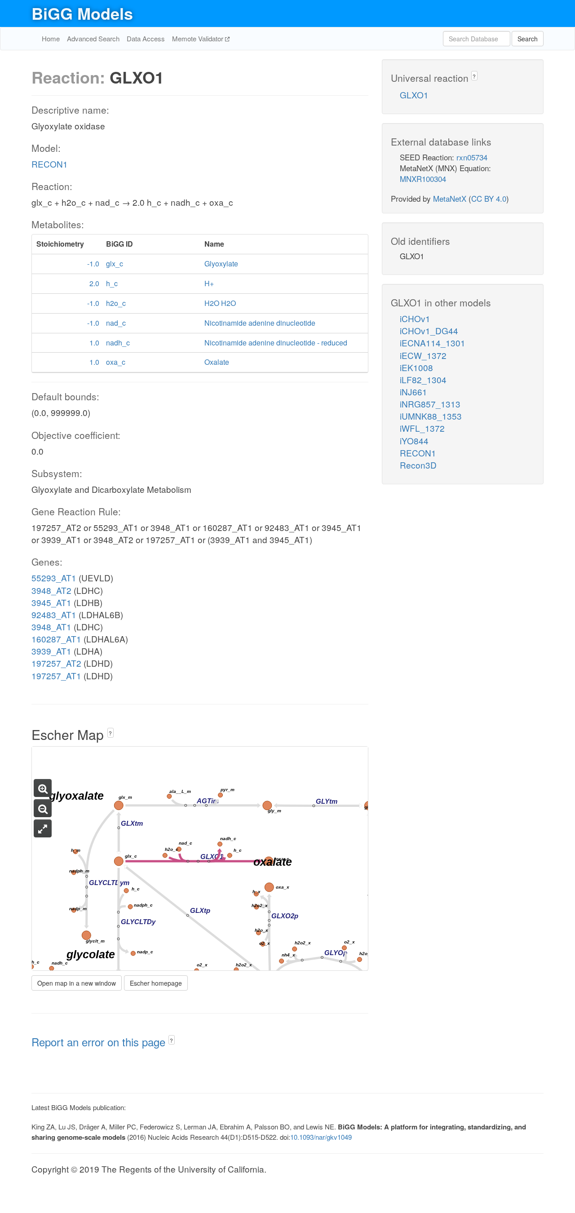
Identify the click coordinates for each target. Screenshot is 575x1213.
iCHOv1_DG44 (429, 330)
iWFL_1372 (422, 428)
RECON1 (49, 164)
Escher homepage (156, 982)
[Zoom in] (43, 788)
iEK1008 (416, 367)
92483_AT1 (53, 614)
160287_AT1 (56, 639)
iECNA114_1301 (432, 342)
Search (528, 38)
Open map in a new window (76, 982)
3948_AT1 (51, 626)
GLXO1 (414, 95)
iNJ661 (413, 391)
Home (51, 38)
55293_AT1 (53, 577)
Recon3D (418, 465)
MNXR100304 (423, 178)
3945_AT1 (51, 602)
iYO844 (414, 440)
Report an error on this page (99, 1041)
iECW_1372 (423, 355)
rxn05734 (471, 157)
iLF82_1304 (423, 379)
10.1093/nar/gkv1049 (321, 1137)
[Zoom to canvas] (43, 828)
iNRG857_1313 (430, 404)
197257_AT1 (56, 675)
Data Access (146, 38)
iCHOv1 (415, 318)
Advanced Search (93, 38)
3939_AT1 (51, 651)
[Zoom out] (43, 808)
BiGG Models (82, 13)
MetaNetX (449, 198)
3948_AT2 (51, 590)
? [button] (110, 733)
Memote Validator (198, 38)
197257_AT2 (56, 663)
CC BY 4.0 (488, 198)
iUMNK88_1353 (431, 416)
